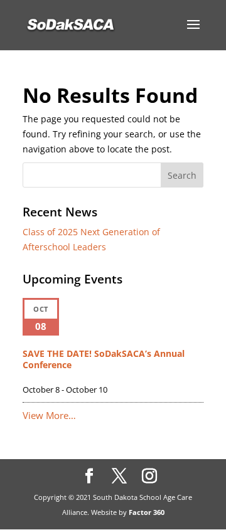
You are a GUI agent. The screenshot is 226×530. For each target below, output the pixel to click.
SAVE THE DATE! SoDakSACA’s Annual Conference (104, 359)
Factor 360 (146, 512)
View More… (49, 415)
